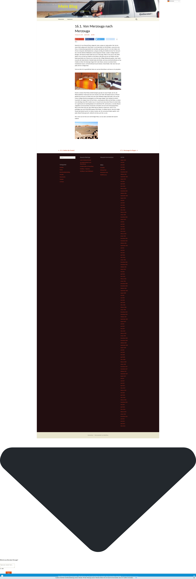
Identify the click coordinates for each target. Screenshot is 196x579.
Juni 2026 (123, 164)
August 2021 (123, 269)
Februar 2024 (123, 212)
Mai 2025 (123, 181)
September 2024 (124, 195)
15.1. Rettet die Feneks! (66, 150)
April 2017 (123, 385)
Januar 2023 (123, 236)
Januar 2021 (123, 281)
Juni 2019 (123, 326)
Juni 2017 (123, 381)
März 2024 (123, 210)
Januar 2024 (123, 214)
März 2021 (123, 276)
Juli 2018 (122, 350)
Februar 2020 (123, 307)
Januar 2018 (123, 364)
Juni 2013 (123, 418)
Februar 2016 (123, 399)
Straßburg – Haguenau (85, 168)
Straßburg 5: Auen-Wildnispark (86, 171)
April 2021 (123, 274)
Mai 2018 (123, 354)
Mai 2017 (123, 383)
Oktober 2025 (123, 174)
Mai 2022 (123, 252)
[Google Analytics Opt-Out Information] (2, 576)
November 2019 (124, 314)
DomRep (61, 167)
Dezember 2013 (124, 416)
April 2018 (123, 357)
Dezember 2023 (124, 217)
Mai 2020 (123, 300)
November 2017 (124, 369)
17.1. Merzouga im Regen (129, 150)
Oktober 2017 (123, 371)
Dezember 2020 (124, 283)
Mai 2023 (123, 226)
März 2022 (123, 257)
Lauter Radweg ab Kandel (85, 160)
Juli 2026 (122, 162)
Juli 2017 (122, 378)
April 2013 (123, 423)
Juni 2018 (123, 352)
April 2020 (123, 302)
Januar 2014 (123, 414)
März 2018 (123, 359)
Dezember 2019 (124, 312)
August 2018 (123, 347)
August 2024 (123, 198)
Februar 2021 (123, 278)
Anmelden (102, 167)
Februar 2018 (123, 362)
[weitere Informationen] (117, 39)
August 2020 (123, 293)
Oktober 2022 (123, 243)
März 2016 (123, 397)
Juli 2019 (122, 324)
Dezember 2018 (124, 338)
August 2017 (123, 376)
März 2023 (123, 231)
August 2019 (123, 321)
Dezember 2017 (124, 366)
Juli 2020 (122, 295)
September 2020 (124, 290)
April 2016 (123, 395)
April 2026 (123, 169)
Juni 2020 (123, 297)
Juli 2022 (122, 248)
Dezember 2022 (124, 238)
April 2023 (123, 229)
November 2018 (124, 340)
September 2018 (124, 345)
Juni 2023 (123, 224)
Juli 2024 (122, 200)
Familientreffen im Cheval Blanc (87, 166)
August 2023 (123, 219)
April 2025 (123, 183)
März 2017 (123, 388)
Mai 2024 (123, 205)
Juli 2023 (122, 221)
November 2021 (124, 264)
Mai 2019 (123, 328)
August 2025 (123, 179)
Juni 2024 (123, 202)
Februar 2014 (123, 411)
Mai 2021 (123, 271)
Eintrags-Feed (103, 170)
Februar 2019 (123, 333)
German (171, 1)
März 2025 (123, 186)
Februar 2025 (123, 188)
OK (136, 577)
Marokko (88, 34)
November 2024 (124, 191)
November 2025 (124, 172)
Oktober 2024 (123, 193)
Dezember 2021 (124, 262)
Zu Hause (62, 181)
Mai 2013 (123, 421)
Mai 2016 (123, 392)
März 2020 (123, 305)
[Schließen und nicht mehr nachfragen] (194, 576)
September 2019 (124, 319)
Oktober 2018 (123, 343)
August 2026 (123, 160)
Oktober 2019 (123, 316)
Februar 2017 (123, 390)
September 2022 (124, 245)
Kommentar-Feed (104, 172)
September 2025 (124, 176)
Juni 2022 (123, 250)
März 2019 (123, 331)
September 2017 (124, 373)
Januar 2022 (123, 259)
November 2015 (124, 402)
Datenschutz (61, 19)
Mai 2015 (123, 404)
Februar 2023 (123, 233)
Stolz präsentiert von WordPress (101, 435)
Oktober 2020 (123, 288)
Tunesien (61, 179)
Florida (61, 169)
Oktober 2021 (123, 267)
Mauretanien (62, 177)
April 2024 (123, 207)
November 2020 (124, 286)
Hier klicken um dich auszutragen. (130, 576)
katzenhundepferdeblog (65, 172)
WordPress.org (103, 174)
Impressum (70, 19)
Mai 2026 (123, 167)
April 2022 (123, 255)
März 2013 (123, 426)
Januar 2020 (123, 309)
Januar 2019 (123, 335)
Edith (93, 34)
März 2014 (123, 409)
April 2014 (123, 407)
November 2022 (124, 240)
